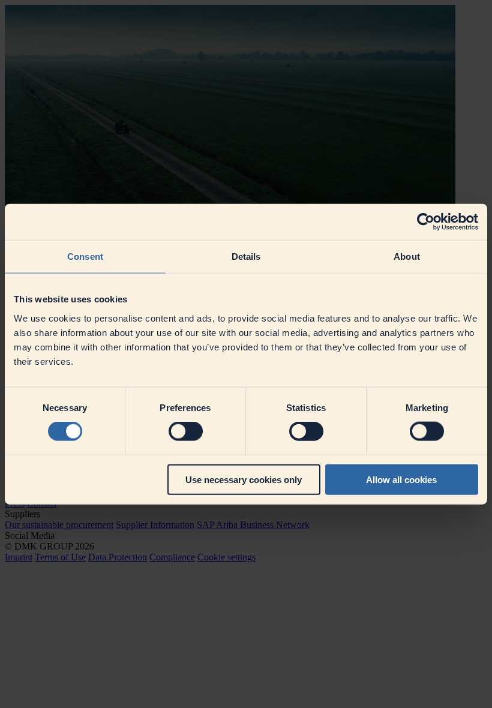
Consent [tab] (85, 256)
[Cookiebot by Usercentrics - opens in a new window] (425, 222)
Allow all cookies (401, 479)
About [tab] (407, 256)
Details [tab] (246, 256)
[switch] (186, 431)
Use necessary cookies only (243, 479)
